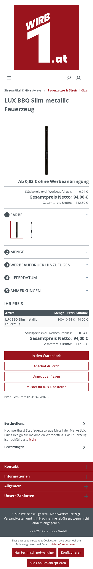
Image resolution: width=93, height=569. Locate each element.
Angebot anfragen (46, 376)
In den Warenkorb (46, 355)
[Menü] (9, 78)
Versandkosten (14, 518)
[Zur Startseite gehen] (46, 37)
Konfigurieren (71, 552)
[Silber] (31, 229)
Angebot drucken (46, 366)
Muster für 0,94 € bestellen (46, 387)
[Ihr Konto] (78, 78)
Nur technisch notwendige (34, 552)
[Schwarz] (16, 229)
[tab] (45, 431)
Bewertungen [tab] (14, 447)
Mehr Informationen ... (63, 544)
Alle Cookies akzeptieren (48, 563)
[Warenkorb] (86, 76)
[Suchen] (69, 78)
